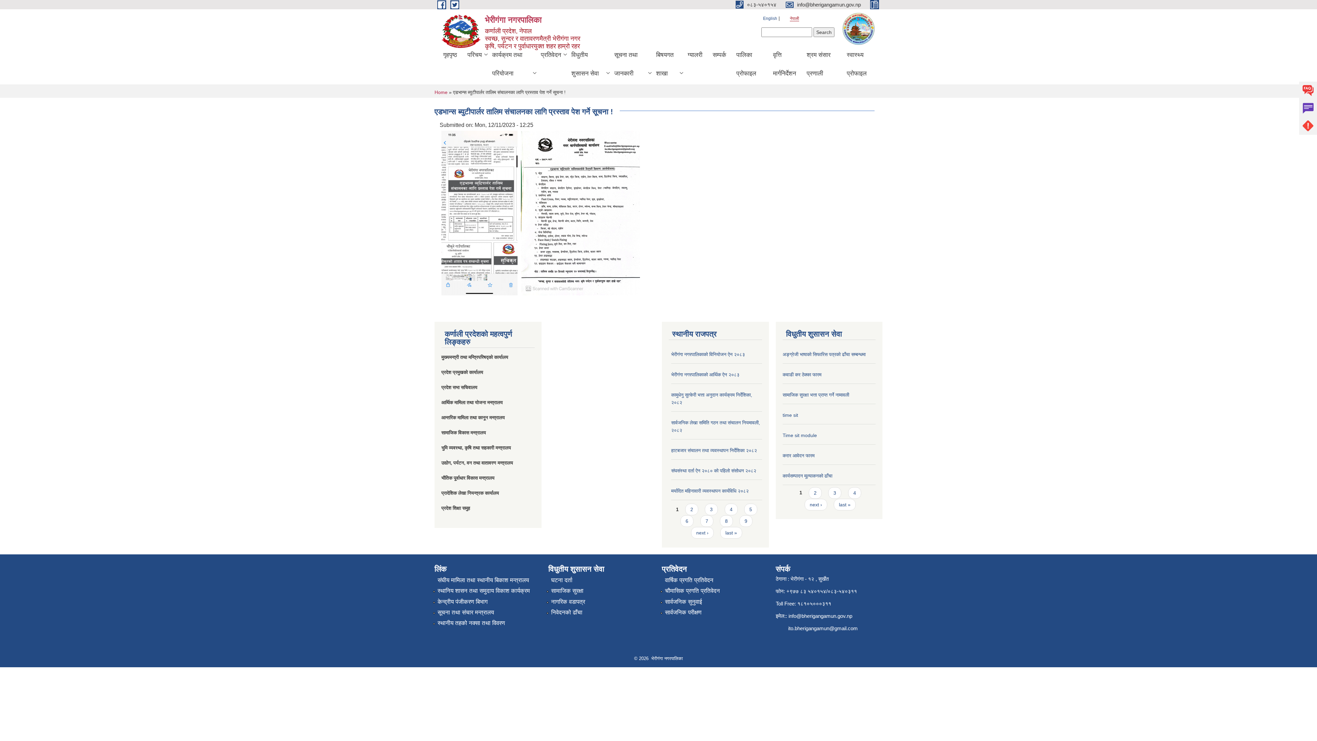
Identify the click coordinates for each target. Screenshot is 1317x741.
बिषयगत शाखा (665, 64)
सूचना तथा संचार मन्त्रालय (466, 612)
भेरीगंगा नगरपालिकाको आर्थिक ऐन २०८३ (705, 374)
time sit (790, 415)
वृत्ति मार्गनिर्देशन (784, 64)
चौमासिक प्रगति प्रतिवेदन (692, 591)
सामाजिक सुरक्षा (567, 591)
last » (731, 533)
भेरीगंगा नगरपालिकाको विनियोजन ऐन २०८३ (708, 354)
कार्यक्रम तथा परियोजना (507, 64)
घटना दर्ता (561, 580)
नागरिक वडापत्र (568, 602)
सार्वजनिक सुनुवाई (683, 602)
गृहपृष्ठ (450, 54)
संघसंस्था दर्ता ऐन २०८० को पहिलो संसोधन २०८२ (713, 470)
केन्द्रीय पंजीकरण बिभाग (463, 602)
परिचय (474, 54)
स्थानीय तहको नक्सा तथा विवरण (471, 623)
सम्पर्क (719, 54)
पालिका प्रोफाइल (746, 64)
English (770, 18)
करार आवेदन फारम (799, 455)
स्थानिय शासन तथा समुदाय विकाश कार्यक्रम (484, 591)
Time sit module (800, 435)
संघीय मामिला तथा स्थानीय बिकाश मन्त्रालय (483, 580)
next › (702, 533)
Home (441, 92)
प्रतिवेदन (551, 54)
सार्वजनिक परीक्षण (683, 612)
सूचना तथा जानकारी (626, 64)
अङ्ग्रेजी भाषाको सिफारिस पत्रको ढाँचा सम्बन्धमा (824, 354)
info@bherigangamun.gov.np (820, 616)
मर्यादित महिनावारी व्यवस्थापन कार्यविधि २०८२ (710, 491)
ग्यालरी (695, 54)
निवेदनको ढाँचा (566, 612)
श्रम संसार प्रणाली (819, 64)
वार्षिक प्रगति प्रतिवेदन (689, 580)
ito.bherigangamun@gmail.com (823, 628)
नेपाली (794, 18)
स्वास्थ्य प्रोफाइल (857, 64)
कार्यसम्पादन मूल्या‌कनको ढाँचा (807, 476)
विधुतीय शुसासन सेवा (585, 64)
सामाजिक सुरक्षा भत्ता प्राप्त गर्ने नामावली (816, 395)
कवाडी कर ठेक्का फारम (802, 374)
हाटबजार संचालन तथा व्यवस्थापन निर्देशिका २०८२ (714, 450)
